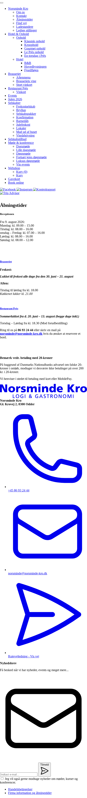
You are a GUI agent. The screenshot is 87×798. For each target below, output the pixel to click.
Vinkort (21, 92)
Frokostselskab (25, 106)
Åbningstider (24, 19)
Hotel (19, 59)
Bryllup (21, 110)
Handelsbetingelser (20, 789)
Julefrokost (23, 124)
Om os (20, 12)
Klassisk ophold (34, 41)
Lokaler (21, 128)
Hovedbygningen (35, 66)
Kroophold (31, 45)
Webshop (14, 168)
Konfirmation (24, 117)
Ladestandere (24, 26)
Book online (16, 182)
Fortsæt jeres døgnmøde (31, 157)
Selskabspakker (26, 113)
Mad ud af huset (26, 132)
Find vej (21, 23)
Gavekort (14, 179)
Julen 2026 (15, 99)
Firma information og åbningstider (30, 793)
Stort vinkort (24, 84)
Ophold (21, 37)
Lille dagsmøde (26, 150)
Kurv (19, 175)
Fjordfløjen (31, 70)
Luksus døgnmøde (28, 161)
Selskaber (14, 103)
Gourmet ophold (34, 48)
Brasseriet (14, 74)
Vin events (23, 164)
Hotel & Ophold (18, 34)
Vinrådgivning (25, 135)
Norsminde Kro (18, 8)
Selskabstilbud (17, 139)
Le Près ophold (34, 52)
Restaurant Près (18, 88)
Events (12, 95)
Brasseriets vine (26, 81)
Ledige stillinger (26, 30)
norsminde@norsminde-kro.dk (21, 333)
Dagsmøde (23, 146)
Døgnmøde (23, 153)
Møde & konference (21, 142)
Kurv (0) (21, 171)
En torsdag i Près (35, 55)
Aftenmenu (23, 77)
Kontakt (21, 16)
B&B (27, 63)
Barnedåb (22, 121)
